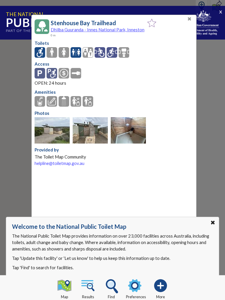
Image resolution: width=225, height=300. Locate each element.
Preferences (136, 297)
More (160, 297)
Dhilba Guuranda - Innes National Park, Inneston (97, 29)
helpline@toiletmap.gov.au (59, 163)
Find (111, 297)
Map (64, 297)
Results (88, 297)
